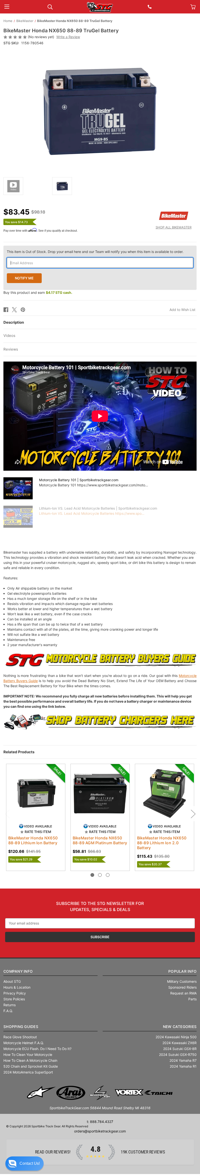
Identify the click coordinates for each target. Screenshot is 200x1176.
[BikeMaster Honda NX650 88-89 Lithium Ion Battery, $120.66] (35, 793)
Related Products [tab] (18, 752)
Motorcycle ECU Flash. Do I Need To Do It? (37, 1049)
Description (13, 322)
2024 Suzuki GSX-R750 (178, 1054)
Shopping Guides (20, 1026)
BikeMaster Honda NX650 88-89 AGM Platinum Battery (100, 840)
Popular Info (182, 971)
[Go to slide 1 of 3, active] (92, 875)
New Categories (180, 1026)
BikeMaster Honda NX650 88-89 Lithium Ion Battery (33, 840)
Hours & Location (16, 987)
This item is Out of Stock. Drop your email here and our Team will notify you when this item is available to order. (95, 252)
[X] (14, 309)
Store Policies (14, 999)
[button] (24, 1163)
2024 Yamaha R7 (183, 1060)
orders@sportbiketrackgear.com (100, 1131)
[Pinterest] (22, 309)
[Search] (50, 6)
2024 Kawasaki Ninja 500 (176, 1037)
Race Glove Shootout (20, 1037)
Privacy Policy (14, 993)
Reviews (10, 349)
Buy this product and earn (37, 292)
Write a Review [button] (68, 37)
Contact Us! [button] (30, 1163)
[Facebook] (5, 309)
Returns (9, 1005)
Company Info (18, 971)
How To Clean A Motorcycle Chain (30, 1060)
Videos (9, 335)
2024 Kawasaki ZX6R (179, 1043)
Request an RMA (183, 993)
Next (193, 813)
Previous (7, 813)
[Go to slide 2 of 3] (100, 875)
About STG (12, 981)
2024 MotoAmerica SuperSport (28, 1072)
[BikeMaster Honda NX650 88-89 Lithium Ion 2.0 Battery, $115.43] (164, 793)
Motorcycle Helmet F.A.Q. (23, 1043)
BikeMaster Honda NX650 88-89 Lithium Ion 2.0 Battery (162, 842)
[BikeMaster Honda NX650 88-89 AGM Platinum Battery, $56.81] (100, 793)
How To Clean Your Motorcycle (27, 1054)
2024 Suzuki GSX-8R (180, 1049)
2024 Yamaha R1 (183, 1066)
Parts (192, 999)
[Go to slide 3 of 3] (108, 875)
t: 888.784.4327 (100, 1121)
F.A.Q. (8, 1011)
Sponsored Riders (182, 987)
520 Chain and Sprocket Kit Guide (30, 1066)
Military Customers (182, 981)
